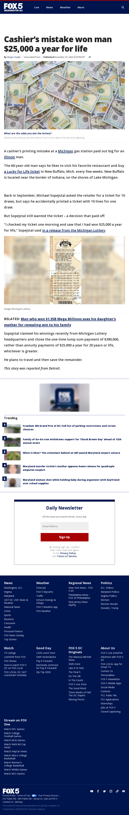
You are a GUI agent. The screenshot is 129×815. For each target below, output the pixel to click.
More (81, 7)
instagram (111, 791)
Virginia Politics (109, 595)
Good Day (43, 648)
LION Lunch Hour (45, 652)
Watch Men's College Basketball (15, 757)
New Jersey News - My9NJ (79, 603)
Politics (106, 583)
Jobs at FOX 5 (108, 707)
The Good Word (77, 688)
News (8, 583)
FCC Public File (109, 695)
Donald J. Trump (109, 608)
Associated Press (32, 57)
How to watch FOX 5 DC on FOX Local (15, 666)
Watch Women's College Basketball (14, 764)
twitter (104, 791)
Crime (7, 611)
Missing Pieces (76, 699)
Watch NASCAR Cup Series (15, 746)
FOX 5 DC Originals (75, 650)
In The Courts (76, 680)
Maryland (9, 595)
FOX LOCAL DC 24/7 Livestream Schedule (15, 673)
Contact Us (107, 671)
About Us (108, 648)
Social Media (108, 687)
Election (105, 599)
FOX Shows (10, 661)
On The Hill (74, 676)
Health (7, 627)
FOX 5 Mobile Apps (111, 683)
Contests (106, 691)
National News (12, 607)
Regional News (80, 583)
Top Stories (10, 639)
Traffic (39, 595)
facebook (98, 791)
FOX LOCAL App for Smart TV (111, 665)
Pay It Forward (44, 661)
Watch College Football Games (12, 735)
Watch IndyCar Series (15, 751)
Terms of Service (67, 556)
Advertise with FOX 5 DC (112, 658)
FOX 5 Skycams (44, 591)
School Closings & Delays (46, 601)
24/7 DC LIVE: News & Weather (16, 601)
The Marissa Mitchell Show (80, 658)
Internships (107, 703)
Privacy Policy (68, 553)
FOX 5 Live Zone (78, 684)
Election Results (109, 604)
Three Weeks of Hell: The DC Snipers (80, 694)
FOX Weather (43, 611)
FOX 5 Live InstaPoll (111, 652)
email (123, 791)
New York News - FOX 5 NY (81, 589)
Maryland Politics (110, 591)
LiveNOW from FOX (15, 656)
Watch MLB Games (14, 740)
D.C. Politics (107, 587)
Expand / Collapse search (123, 7)
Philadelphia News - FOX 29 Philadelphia (79, 596)
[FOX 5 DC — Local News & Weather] (15, 7)
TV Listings (10, 652)
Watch (9, 648)
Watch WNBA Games (15, 769)
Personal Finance (13, 631)
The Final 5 (74, 672)
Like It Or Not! (76, 668)
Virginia (8, 591)
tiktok (117, 791)
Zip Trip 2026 (43, 672)
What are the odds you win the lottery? (28, 133)
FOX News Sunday (14, 635)
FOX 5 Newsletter (110, 679)
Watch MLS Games (14, 773)
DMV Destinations (46, 656)
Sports (7, 615)
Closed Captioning (110, 711)
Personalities (108, 675)
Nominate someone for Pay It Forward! (47, 666)
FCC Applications (110, 699)
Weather (42, 583)
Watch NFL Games (14, 729)
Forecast (41, 587)
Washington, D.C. (13, 587)
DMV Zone (74, 664)
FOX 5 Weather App (47, 607)
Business (9, 619)
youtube (91, 791)
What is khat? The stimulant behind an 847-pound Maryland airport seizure (71, 452)
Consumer (9, 623)
